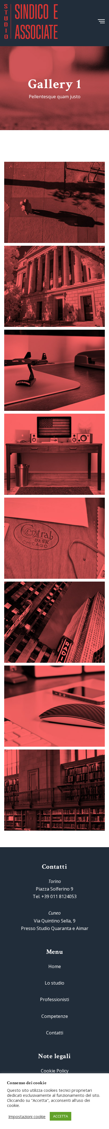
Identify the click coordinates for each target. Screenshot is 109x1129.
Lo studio (54, 983)
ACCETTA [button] (60, 1116)
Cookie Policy (54, 1071)
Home (54, 966)
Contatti (54, 1033)
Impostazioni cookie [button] (27, 1116)
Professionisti (54, 999)
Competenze (54, 1016)
